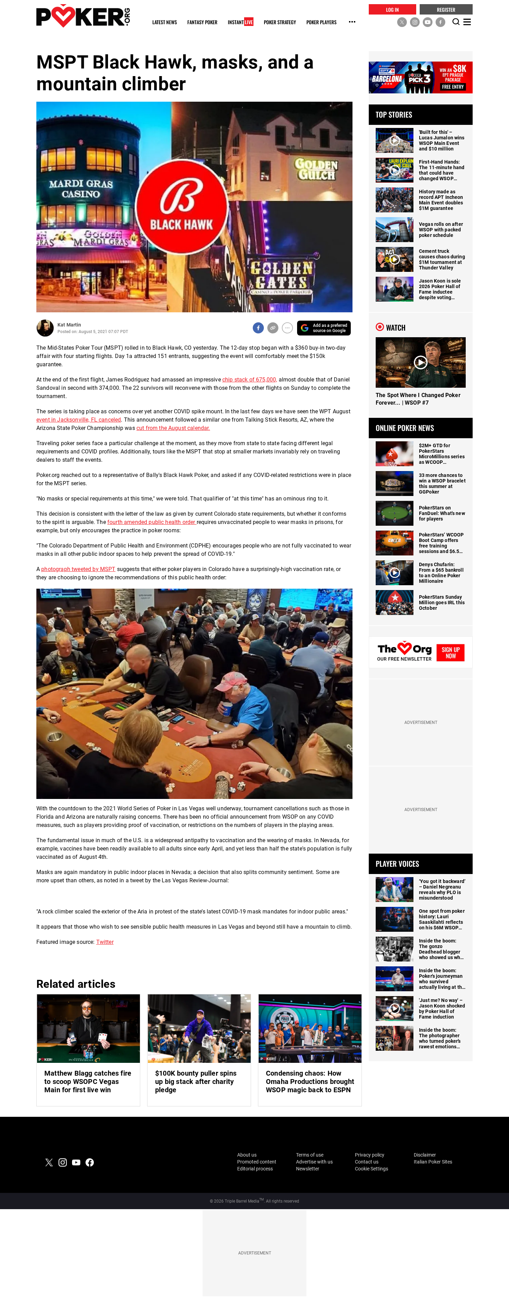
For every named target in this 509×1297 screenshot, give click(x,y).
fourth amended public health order (152, 522)
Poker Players (321, 22)
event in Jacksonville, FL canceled (78, 419)
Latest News (164, 22)
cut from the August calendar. (173, 428)
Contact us (366, 1162)
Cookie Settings (371, 1168)
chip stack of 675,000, (249, 379)
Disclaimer (425, 1155)
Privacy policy (369, 1155)
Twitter (105, 942)
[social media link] (402, 22)
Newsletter (307, 1168)
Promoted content (256, 1162)
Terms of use (309, 1155)
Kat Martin (69, 325)
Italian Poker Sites (433, 1162)
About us (247, 1155)
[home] (83, 15)
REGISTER (446, 9)
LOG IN (392, 9)
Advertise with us (314, 1162)
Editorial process (255, 1168)
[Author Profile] (45, 328)
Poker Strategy (280, 22)
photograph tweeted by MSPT (78, 569)
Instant (240, 22)
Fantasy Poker (202, 22)
